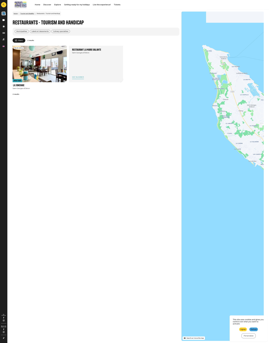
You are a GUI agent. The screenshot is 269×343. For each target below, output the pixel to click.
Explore (57, 5)
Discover (47, 5)
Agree (243, 329)
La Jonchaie (18, 85)
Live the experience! (102, 5)
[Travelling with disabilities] (3, 39)
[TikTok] (4, 338)
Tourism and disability (27, 13)
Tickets (117, 5)
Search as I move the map (195, 338)
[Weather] (3, 26)
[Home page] (20, 5)
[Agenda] (4, 13)
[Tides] (3, 33)
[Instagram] (4, 320)
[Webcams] (3, 20)
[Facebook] (3, 318)
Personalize (248, 336)
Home (37, 5)
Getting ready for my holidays (77, 5)
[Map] (222, 176)
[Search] (3, 4)
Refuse (254, 329)
